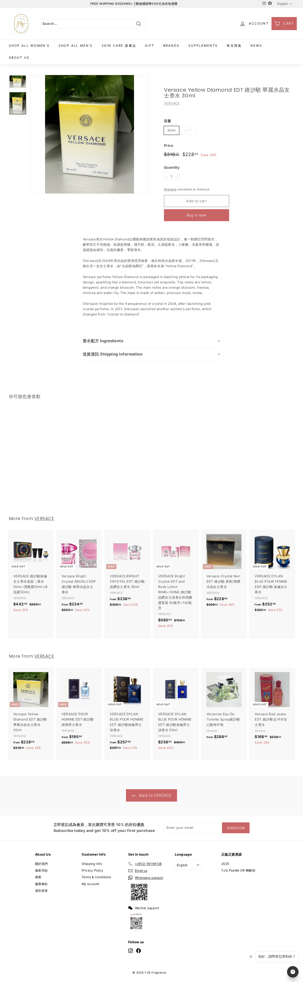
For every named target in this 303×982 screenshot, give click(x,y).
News (256, 45)
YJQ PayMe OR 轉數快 (238, 870)
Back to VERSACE (154, 795)
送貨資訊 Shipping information (112, 354)
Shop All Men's (76, 45)
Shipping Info (92, 864)
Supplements (203, 45)
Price (168, 145)
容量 (167, 121)
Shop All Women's (29, 45)
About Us (19, 57)
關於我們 (41, 864)
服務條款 (41, 884)
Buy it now (196, 215)
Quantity (171, 167)
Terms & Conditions (96, 877)
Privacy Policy (92, 870)
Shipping (170, 189)
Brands (171, 45)
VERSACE (172, 103)
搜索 (38, 877)
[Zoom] (89, 134)
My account (91, 884)
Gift (149, 45)
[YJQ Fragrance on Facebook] (138, 950)
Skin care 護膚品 (119, 45)
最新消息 (41, 870)
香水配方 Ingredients (103, 340)
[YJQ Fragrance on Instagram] (130, 950)
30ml (171, 130)
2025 (225, 864)
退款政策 (41, 890)
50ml (188, 130)
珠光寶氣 (234, 45)
